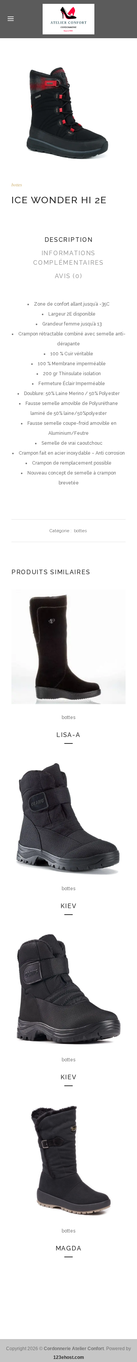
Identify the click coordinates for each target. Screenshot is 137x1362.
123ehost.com (68, 1357)
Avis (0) (69, 276)
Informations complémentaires (68, 257)
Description (69, 239)
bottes (16, 184)
